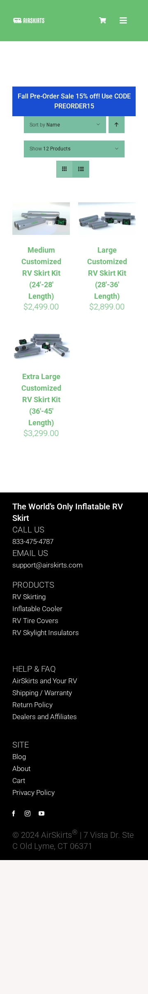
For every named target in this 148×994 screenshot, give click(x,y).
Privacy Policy (33, 792)
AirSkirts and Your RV (44, 681)
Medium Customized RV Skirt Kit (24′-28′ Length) (41, 273)
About (21, 768)
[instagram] (27, 813)
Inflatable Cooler (37, 609)
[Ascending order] (117, 124)
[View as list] (81, 169)
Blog (19, 757)
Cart (18, 780)
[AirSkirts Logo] (29, 21)
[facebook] (13, 813)
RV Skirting (29, 597)
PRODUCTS (33, 585)
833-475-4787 (32, 541)
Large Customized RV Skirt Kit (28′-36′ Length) (107, 273)
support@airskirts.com (47, 565)
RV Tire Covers (35, 621)
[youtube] (41, 813)
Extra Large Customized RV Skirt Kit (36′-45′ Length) (41, 399)
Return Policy (32, 705)
